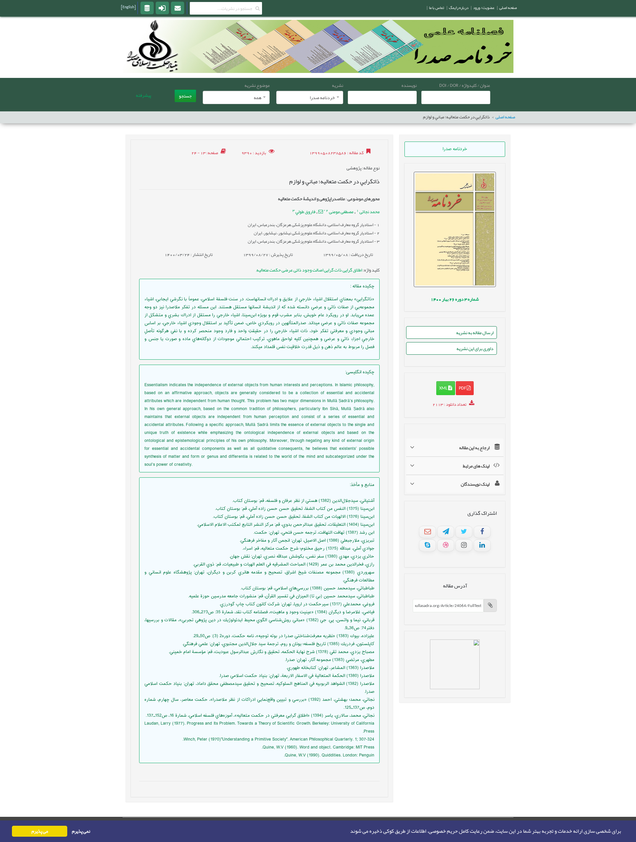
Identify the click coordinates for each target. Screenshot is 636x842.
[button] (348, 831)
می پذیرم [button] (39, 831)
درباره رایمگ (458, 8)
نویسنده (409, 85)
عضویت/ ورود (484, 8)
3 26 (455, 299)
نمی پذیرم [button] (81, 831)
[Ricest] (147, 8)
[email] (177, 8)
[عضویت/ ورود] (162, 8)
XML (443, 387)
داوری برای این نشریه (475, 348)
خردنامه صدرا (455, 149)
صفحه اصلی (505, 117)
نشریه (337, 85)
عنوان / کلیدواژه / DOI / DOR (464, 85)
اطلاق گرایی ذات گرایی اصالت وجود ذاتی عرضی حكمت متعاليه (309, 269)
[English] (128, 7)
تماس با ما (436, 8)
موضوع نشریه (257, 85)
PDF (463, 387)
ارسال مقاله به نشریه (475, 332)
